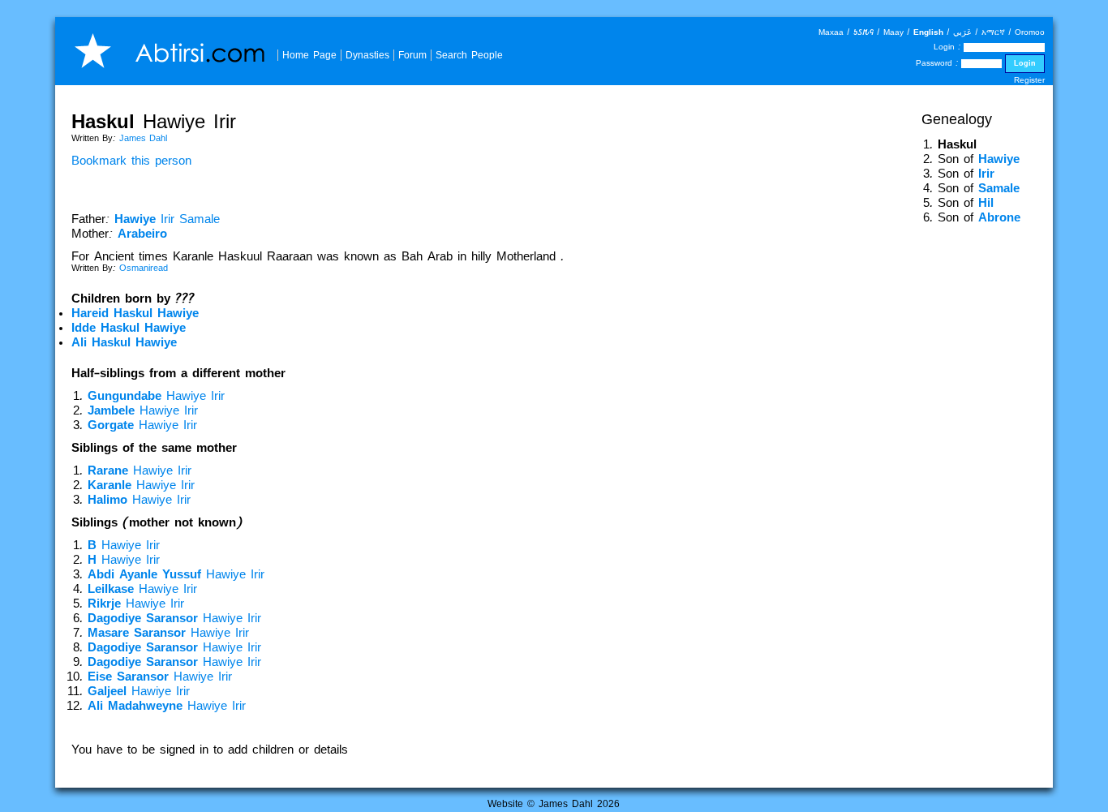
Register (1029, 79)
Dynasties (367, 54)
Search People (469, 54)
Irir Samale (167, 219)
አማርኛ (993, 32)
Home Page (309, 54)
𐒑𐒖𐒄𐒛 (863, 32)
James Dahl (143, 138)
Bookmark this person (131, 160)
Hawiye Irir (156, 395)
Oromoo (1030, 32)
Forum (412, 54)
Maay (893, 32)
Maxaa (831, 32)
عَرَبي (962, 32)
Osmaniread (143, 268)
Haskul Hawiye (135, 313)
